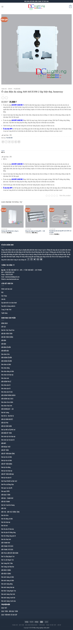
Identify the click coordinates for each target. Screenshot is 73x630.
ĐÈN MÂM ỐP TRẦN (6, 433)
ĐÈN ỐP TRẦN (5, 450)
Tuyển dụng (4, 313)
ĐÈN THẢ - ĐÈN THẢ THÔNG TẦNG (10, 512)
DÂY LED (3, 327)
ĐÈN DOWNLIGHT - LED (7, 409)
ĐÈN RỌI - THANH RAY (7, 498)
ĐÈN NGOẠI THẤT (6, 447)
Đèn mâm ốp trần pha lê (7, 440)
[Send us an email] (37, 259)
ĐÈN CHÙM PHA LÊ (6, 381)
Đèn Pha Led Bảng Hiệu (7, 484)
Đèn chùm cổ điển (6, 364)
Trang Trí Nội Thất (6, 309)
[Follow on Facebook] (28, 259)
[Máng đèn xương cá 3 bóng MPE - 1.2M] (36, 216)
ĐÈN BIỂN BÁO (5, 351)
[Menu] (2, 6)
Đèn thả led (4, 525)
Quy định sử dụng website (8, 306)
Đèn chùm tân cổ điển (7, 402)
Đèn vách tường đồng (7, 584)
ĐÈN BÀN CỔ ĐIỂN (6, 347)
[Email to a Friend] (12, 141)
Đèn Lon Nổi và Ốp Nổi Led (8, 430)
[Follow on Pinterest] (41, 259)
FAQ (2, 292)
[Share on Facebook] (6, 141)
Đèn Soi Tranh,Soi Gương (8, 505)
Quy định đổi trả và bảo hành (9, 303)
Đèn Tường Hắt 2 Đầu (7, 563)
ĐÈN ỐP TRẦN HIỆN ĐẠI (7, 474)
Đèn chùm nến (5, 378)
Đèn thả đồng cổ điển (7, 519)
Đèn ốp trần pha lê (6, 477)
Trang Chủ (15, 625)
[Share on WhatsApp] (3, 141)
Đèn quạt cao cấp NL (6, 488)
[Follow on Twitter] (34, 259)
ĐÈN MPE (10, 89)
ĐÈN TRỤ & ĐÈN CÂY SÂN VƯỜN (9, 553)
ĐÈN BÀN (3, 340)
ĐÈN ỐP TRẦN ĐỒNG (6, 464)
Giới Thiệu (4, 296)
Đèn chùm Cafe (5, 354)
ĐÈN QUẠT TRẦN (5, 495)
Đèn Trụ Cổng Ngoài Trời (7, 556)
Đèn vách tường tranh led (8, 598)
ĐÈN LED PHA (4, 423)
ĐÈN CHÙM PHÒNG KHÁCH (8, 395)
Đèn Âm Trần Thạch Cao (7, 330)
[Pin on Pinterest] (15, 141)
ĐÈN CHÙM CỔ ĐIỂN (6, 357)
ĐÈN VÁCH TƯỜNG (6, 570)
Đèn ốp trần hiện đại (6, 471)
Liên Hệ (3, 299)
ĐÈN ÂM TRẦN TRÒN (6, 333)
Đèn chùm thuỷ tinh (6, 406)
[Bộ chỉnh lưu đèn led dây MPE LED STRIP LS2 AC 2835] (60, 216)
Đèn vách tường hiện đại (7, 587)
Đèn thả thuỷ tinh (6, 539)
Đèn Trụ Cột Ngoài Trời (7, 560)
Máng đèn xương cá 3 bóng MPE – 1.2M (35, 231)
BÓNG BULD (4, 323)
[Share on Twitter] (9, 141)
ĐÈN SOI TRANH (5, 501)
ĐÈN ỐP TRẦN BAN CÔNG (8, 454)
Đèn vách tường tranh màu (8, 601)
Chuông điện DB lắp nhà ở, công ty (9, 231)
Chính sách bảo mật (6, 289)
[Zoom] (3, 82)
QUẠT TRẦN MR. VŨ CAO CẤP (9, 615)
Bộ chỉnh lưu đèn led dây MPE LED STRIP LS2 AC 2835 (60, 231)
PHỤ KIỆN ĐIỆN (17, 89)
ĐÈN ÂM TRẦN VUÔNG (7, 337)
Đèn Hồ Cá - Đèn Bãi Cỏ (7, 416)
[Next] (71, 221)
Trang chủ (4, 89)
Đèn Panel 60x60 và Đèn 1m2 (9, 481)
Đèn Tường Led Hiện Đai (7, 567)
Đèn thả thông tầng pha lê (8, 536)
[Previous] (1, 221)
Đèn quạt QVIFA (5, 491)
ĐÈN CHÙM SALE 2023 (7, 399)
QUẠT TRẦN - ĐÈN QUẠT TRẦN (9, 611)
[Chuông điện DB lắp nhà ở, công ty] (12, 216)
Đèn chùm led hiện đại (7, 375)
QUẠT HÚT (4, 608)
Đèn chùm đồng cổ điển (7, 371)
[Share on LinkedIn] (19, 141)
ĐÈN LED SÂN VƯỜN (6, 426)
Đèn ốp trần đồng (6, 467)
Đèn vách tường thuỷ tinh (8, 594)
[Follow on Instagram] (31, 259)
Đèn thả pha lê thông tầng (8, 532)
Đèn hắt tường (5, 412)
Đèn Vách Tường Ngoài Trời (8, 591)
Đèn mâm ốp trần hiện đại (8, 436)
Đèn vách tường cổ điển (7, 577)
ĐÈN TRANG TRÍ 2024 (7, 546)
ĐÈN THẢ (3, 508)
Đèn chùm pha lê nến (7, 392)
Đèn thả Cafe (4, 515)
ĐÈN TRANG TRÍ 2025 (7, 549)
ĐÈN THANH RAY (5, 543)
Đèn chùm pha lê (5, 385)
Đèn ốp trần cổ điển (6, 457)
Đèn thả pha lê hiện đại (7, 529)
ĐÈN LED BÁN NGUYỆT (7, 419)
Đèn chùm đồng (5, 368)
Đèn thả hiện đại (5, 522)
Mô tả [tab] (3, 152)
